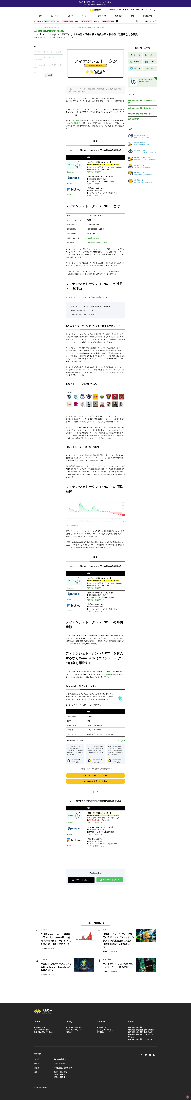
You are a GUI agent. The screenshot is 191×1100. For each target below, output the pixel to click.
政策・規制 (118, 16)
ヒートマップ (151, 21)
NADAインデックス (115, 10)
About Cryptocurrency (49, 31)
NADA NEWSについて (42, 1027)
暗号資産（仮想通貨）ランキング (140, 1039)
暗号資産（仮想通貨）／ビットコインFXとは (141, 1036)
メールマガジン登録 (41, 1030)
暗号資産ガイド (147, 16)
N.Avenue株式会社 (60, 1059)
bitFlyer (69, 195)
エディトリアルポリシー (74, 1027)
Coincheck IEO (90, 455)
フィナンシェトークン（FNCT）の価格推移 (48, 66)
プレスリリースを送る (105, 1030)
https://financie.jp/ (93, 238)
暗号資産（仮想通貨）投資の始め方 (141, 1030)
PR (35, 46)
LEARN (40, 27)
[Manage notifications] (187, 1097)
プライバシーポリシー (74, 1030)
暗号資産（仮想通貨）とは (137, 1027)
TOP (35, 27)
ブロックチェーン (98, 249)
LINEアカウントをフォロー (111, 880)
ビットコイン (54, 16)
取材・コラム (102, 16)
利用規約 (69, 1032)
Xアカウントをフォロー (83, 880)
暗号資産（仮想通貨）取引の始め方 (141, 108)
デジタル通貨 (134, 10)
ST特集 (125, 10)
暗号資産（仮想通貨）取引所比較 (140, 1032)
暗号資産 (112, 353)
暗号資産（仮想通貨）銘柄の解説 (51, 27)
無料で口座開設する (95, 172)
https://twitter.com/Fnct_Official (97, 242)
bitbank (69, 183)
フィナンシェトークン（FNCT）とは (47, 52)
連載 (132, 16)
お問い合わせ (102, 1027)
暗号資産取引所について (137, 119)
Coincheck (75, 120)
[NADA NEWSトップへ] (95, 10)
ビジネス (70, 16)
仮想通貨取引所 (74, 123)
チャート (127, 21)
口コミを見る (120, 741)
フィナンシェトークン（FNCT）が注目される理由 (48, 58)
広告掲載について (103, 1032)
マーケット (85, 16)
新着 (40, 16)
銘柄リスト (139, 21)
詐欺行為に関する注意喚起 (43, 1032)
